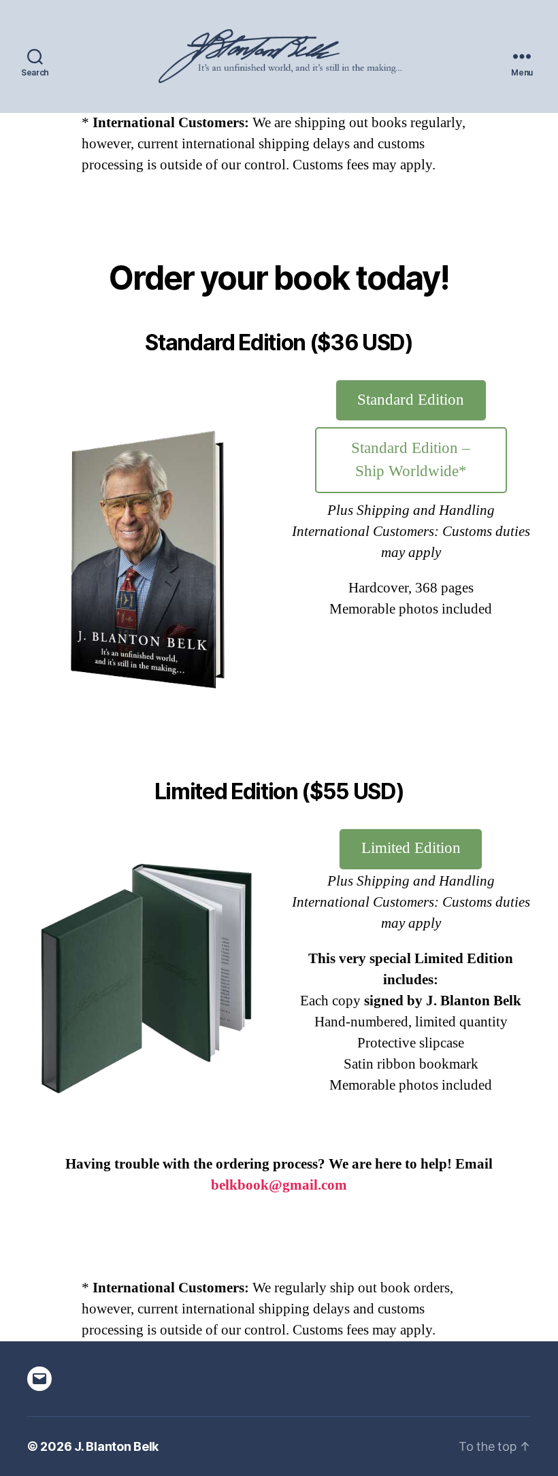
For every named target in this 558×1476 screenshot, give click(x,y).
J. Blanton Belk (116, 1446)
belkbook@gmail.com (279, 1185)
